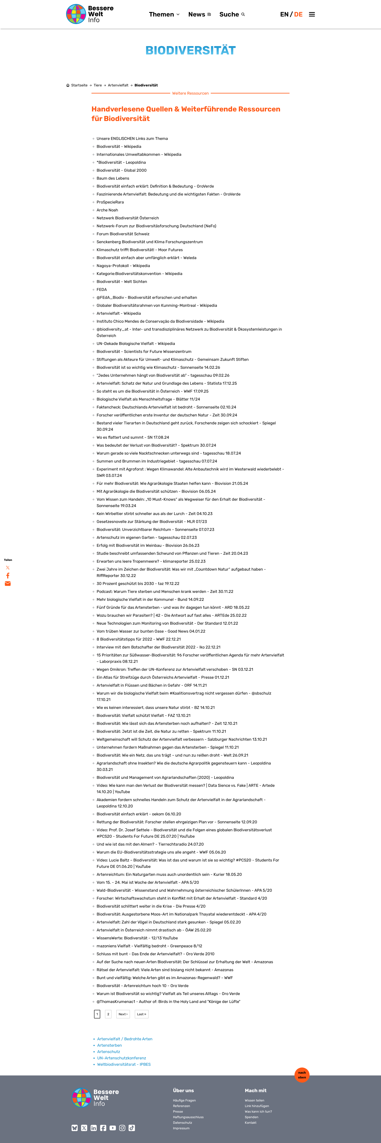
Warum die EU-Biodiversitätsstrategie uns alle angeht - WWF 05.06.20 (161, 852)
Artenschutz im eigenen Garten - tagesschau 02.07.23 (147, 537)
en (284, 14)
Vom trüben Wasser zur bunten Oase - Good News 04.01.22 (151, 631)
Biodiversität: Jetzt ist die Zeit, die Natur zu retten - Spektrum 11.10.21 (161, 731)
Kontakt (250, 1123)
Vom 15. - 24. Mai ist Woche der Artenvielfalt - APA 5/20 (148, 882)
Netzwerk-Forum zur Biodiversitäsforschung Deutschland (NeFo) (156, 226)
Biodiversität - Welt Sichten (122, 281)
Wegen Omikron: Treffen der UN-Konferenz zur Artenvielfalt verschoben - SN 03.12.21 (175, 669)
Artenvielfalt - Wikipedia (119, 313)
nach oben (302, 1075)
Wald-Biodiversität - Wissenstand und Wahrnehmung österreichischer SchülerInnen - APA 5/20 (184, 890)
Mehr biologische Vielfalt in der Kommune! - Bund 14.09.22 (150, 599)
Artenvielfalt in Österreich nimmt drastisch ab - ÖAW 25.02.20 (154, 930)
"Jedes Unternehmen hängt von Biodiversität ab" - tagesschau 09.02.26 (163, 375)
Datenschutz (182, 1123)
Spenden (251, 1117)
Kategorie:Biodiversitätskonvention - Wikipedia (139, 273)
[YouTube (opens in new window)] (113, 1128)
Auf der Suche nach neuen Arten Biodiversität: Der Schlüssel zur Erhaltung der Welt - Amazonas (185, 961)
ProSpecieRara (110, 202)
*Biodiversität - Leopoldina (121, 162)
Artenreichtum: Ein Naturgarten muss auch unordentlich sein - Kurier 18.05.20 (169, 874)
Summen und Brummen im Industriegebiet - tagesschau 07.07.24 (157, 461)
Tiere (98, 85)
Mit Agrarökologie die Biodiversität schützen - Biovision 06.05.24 (156, 491)
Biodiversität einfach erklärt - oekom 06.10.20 (139, 814)
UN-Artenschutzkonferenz (121, 1058)
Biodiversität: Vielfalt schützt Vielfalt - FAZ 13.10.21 (143, 715)
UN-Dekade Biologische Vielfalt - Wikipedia (136, 343)
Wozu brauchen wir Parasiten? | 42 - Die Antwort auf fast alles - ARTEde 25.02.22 (172, 615)
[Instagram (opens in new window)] (122, 1128)
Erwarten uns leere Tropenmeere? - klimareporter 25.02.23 (151, 561)
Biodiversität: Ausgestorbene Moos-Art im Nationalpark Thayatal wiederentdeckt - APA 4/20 (182, 914)
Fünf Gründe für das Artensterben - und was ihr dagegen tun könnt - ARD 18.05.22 (173, 607)
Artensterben (109, 1045)
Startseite (79, 85)
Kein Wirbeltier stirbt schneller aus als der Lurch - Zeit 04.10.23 (155, 513)
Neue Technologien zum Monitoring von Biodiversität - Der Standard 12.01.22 (167, 623)
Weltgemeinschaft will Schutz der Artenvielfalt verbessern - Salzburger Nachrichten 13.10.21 (182, 739)
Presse (178, 1111)
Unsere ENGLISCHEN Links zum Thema (132, 138)
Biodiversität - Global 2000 (122, 170)
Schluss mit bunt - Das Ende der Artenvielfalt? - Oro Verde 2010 (156, 953)
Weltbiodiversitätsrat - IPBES (124, 1064)
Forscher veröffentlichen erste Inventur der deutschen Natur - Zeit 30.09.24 (167, 415)
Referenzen (181, 1106)
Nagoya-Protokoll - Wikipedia (123, 265)
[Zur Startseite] (90, 14)
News (196, 14)
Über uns (183, 1090)
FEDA (102, 289)
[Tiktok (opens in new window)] (132, 1128)
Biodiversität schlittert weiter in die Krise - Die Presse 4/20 (151, 906)
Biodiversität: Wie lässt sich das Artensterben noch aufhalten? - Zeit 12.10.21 (167, 723)
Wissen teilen (254, 1100)
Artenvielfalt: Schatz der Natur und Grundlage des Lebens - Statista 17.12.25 (167, 383)
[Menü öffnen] (312, 14)
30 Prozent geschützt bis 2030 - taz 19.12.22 (138, 583)
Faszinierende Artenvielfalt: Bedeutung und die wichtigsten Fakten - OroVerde (169, 194)
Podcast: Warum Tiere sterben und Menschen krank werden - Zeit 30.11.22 (165, 591)
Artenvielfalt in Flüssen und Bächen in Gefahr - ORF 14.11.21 (152, 685)
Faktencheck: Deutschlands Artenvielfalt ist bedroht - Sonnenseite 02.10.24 (166, 407)
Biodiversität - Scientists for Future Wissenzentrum (144, 351)
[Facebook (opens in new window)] (103, 1128)
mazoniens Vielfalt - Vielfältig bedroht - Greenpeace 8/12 (149, 946)
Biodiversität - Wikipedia (119, 146)
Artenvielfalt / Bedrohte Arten (124, 1039)
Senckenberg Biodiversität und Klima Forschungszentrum (150, 241)
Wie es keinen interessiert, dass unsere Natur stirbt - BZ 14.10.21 (156, 707)
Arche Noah (107, 210)
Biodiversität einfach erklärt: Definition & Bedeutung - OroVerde (155, 186)
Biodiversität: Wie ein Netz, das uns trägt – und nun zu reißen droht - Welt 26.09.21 (172, 755)
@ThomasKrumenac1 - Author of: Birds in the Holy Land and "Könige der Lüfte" (168, 1001)
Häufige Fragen (184, 1100)
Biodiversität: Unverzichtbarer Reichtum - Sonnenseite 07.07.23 (155, 529)
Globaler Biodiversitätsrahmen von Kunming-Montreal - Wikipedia (157, 305)
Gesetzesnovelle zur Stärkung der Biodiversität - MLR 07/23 (152, 521)
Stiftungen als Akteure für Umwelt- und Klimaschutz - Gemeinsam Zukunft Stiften (173, 359)
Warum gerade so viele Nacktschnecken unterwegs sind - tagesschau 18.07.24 (169, 453)
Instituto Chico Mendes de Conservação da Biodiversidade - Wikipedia (160, 321)
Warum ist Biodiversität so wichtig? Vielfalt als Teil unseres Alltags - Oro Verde (168, 993)
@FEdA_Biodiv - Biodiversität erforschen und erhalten (147, 297)
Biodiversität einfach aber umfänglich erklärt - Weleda (146, 257)
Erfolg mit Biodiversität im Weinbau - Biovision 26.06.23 (148, 545)
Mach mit (256, 1090)
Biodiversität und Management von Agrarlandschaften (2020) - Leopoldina (165, 777)
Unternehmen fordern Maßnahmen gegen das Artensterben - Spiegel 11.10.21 (168, 747)
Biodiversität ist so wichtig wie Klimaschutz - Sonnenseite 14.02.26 (158, 367)
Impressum (181, 1128)
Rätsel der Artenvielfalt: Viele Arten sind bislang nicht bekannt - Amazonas (165, 969)
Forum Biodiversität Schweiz (123, 233)
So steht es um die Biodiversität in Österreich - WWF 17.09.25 (153, 391)
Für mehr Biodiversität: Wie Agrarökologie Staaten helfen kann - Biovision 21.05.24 (172, 483)
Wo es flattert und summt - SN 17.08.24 (133, 437)
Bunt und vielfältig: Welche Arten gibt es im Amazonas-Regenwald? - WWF (165, 977)
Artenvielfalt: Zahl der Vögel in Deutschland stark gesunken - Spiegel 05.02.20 (169, 922)
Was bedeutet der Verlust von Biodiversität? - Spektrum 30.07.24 (156, 445)
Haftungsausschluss (188, 1117)
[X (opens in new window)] (84, 1128)
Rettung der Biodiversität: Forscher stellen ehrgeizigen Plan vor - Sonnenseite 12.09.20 (177, 822)
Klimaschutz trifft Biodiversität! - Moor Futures (140, 249)
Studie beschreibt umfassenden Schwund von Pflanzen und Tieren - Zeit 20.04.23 (172, 553)
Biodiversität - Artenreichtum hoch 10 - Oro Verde (143, 985)
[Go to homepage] (95, 1097)
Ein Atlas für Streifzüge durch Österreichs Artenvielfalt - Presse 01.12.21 (163, 677)
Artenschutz (108, 1051)
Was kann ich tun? (258, 1111)
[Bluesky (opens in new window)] (74, 1128)
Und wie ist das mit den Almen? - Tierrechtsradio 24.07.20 (150, 844)
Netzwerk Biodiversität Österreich (128, 218)
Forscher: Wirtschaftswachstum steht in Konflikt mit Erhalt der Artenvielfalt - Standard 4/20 (182, 898)
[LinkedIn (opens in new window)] (93, 1128)
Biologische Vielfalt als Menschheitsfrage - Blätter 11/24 (148, 399)
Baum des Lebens (113, 178)
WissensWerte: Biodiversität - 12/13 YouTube (137, 938)
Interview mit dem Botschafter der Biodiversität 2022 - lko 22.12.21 (158, 647)
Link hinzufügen (257, 1106)
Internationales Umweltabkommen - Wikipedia (139, 154)
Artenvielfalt (118, 85)
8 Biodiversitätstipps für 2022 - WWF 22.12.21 (139, 639)
